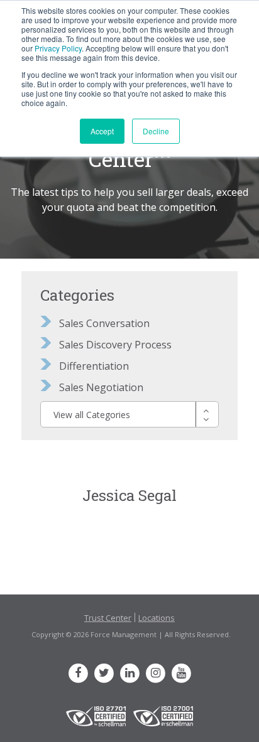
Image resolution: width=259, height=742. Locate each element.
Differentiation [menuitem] (94, 366)
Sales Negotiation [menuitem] (101, 387)
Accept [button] (102, 131)
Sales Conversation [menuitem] (104, 323)
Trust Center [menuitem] (107, 617)
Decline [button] (156, 131)
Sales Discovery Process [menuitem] (115, 345)
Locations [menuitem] (156, 617)
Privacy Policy (58, 48)
